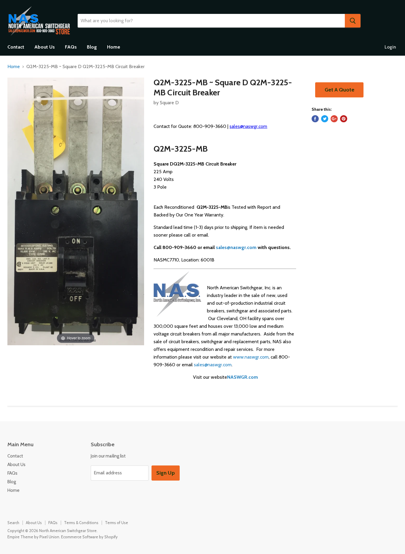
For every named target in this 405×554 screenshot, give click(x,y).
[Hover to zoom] (75, 211)
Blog (92, 47)
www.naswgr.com (251, 357)
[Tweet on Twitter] (324, 118)
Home (113, 47)
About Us (44, 47)
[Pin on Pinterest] (343, 118)
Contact (15, 47)
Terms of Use (116, 522)
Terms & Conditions (81, 522)
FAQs (71, 47)
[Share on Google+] (334, 118)
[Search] (353, 21)
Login (390, 47)
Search (13, 522)
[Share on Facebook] (315, 118)
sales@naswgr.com (248, 126)
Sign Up (165, 473)
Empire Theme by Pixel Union (33, 536)
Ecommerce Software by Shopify (89, 536)
